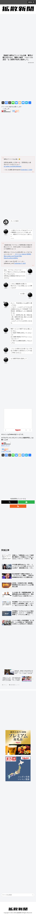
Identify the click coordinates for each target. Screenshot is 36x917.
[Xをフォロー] (9, 502)
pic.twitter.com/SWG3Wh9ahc (12, 166)
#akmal (24, 254)
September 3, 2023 (20, 263)
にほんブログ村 (6, 451)
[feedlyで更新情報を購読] (26, 502)
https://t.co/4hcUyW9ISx (11, 258)
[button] (32, 895)
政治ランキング (5, 445)
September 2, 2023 (26, 169)
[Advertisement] (18, 34)
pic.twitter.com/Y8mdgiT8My (13, 256)
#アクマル (18, 254)
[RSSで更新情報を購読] (18, 506)
